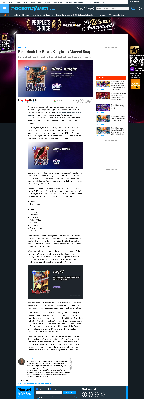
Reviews (88, 2)
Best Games (78, 2)
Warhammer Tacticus (116, 15)
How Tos (22, 47)
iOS (3, 2)
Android (10, 2)
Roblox (18, 2)
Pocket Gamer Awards (64, 15)
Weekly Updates (56, 389)
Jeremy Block (24, 100)
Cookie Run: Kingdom (21, 15)
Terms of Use (67, 397)
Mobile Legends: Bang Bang (84, 15)
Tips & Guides (57, 2)
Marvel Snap (32, 102)
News (25, 2)
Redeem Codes (35, 2)
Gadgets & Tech (99, 2)
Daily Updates (41, 389)
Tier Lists (46, 2)
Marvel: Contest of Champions (42, 15)
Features (68, 2)
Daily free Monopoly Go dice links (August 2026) (34, 383)
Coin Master (101, 15)
